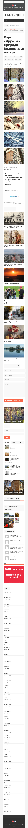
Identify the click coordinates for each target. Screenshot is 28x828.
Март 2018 (6, 725)
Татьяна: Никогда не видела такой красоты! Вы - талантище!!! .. (16, 558)
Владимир (10, 190)
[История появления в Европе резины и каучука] (14, 237)
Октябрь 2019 (7, 680)
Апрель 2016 (7, 780)
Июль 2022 (6, 635)
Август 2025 (6, 606)
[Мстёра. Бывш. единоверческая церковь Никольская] (7, 447)
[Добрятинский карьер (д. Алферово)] (14, 415)
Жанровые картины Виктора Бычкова (14, 453)
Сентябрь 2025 (7, 604)
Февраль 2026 (7, 592)
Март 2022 (6, 642)
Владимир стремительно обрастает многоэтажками (13, 265)
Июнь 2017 (6, 747)
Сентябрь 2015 (7, 797)
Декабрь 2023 (7, 623)
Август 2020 (6, 663)
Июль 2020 (6, 666)
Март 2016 (6, 782)
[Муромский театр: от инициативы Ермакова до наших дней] (14, 218)
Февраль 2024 (7, 618)
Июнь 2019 (6, 690)
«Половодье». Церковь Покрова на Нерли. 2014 (13, 359)
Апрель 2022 (7, 640)
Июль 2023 (6, 625)
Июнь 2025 (6, 609)
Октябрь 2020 (7, 659)
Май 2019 (6, 692)
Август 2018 (6, 713)
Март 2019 (6, 697)
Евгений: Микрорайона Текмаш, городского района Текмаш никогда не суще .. (16, 547)
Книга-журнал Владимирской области (13, 824)
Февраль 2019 (7, 699)
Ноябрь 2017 (7, 735)
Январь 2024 (7, 621)
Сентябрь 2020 (7, 661)
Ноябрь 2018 (7, 706)
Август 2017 (6, 742)
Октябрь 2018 (7, 709)
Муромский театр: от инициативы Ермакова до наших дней (13, 227)
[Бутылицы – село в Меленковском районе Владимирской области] (7, 466)
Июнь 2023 (6, 628)
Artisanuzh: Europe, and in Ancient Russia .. (15, 541)
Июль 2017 (6, 744)
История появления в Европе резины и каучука (13, 246)
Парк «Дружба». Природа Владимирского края (14, 44)
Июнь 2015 (6, 804)
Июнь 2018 (6, 718)
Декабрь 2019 (7, 675)
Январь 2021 (7, 654)
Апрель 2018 (7, 723)
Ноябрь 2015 (7, 792)
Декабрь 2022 (7, 633)
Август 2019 (6, 685)
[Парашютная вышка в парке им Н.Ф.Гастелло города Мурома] (7, 473)
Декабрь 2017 (7, 732)
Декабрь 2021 (7, 647)
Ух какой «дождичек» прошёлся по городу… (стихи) (13, 321)
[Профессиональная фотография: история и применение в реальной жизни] (14, 292)
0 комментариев (9, 59)
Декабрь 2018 (7, 704)
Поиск (7, 437)
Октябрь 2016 (7, 766)
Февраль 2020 (7, 671)
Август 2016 (6, 770)
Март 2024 (6, 616)
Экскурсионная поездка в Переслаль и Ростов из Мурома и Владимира (14, 173)
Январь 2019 (7, 702)
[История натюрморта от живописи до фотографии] (14, 332)
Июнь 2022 (6, 637)
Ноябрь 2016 (7, 763)
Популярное (7, 442)
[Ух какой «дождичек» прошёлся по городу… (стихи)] (14, 313)
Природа (15, 190)
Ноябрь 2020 (7, 656)
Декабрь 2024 (7, 614)
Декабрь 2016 (7, 761)
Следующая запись (18, 203)
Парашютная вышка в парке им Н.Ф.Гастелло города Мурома (15, 473)
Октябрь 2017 (7, 737)
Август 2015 (6, 799)
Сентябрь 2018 (7, 711)
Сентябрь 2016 (7, 768)
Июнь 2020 (6, 668)
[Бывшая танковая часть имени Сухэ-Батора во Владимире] (14, 487)
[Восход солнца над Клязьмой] (14, 275)
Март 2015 (6, 809)
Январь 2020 (7, 673)
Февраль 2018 (7, 728)
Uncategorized (12, 29)
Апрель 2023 (7, 630)
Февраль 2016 (7, 785)
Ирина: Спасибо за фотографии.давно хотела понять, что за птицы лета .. (16, 536)
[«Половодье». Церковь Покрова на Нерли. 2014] (14, 351)
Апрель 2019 (7, 694)
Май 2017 (6, 749)
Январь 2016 (7, 787)
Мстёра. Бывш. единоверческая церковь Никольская (16, 447)
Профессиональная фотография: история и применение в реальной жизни (13, 302)
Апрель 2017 (7, 751)
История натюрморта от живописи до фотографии (13, 340)
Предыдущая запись (10, 202)
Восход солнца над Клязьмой (11, 283)
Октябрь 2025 (7, 602)
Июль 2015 (6, 801)
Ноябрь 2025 (7, 599)
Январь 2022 (7, 644)
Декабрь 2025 (7, 597)
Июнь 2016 (6, 775)
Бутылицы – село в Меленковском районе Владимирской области (15, 466)
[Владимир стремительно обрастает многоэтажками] (14, 256)
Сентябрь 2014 (7, 811)
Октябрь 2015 (7, 794)
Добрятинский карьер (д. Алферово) (13, 421)
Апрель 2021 (7, 649)
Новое (13, 442)
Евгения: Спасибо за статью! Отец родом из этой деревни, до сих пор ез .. (16, 552)
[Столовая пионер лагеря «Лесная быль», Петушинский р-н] (7, 459)
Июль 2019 (6, 687)
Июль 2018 (6, 716)
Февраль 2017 (7, 756)
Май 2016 (6, 778)
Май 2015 (6, 806)
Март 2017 (6, 754)
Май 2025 (6, 611)
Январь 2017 (7, 759)
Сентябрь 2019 (7, 682)
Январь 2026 (7, 594)
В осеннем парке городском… (14, 177)
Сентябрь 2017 (7, 740)
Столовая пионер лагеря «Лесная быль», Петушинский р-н (15, 459)
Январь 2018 (7, 730)
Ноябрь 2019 (7, 678)
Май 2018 (6, 721)
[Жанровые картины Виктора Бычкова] (7, 454)
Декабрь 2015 (7, 790)
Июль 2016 (6, 773)
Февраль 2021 (7, 652)
